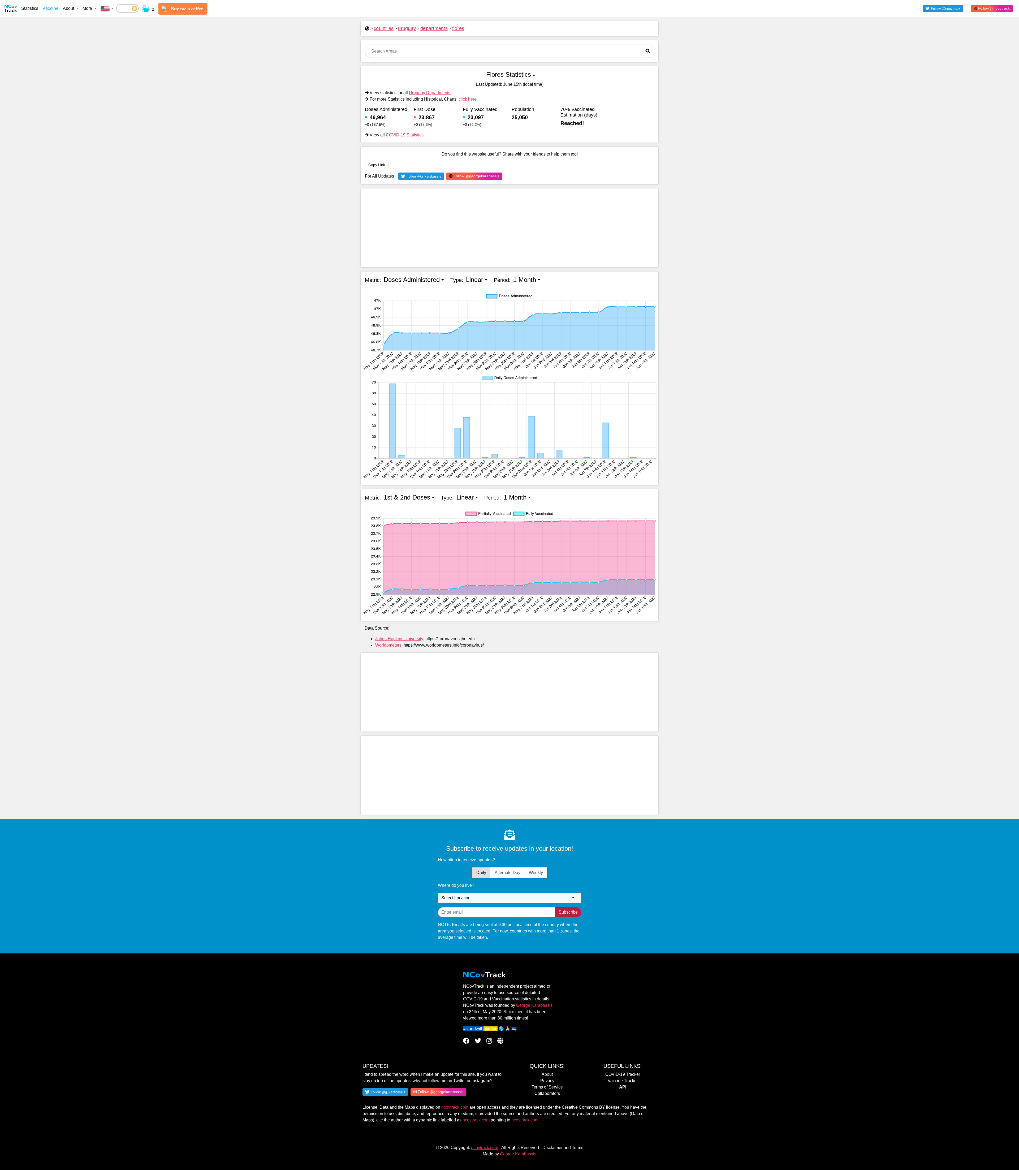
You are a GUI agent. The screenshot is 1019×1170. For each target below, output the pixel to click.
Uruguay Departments (430, 93)
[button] (107, 8)
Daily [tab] (481, 872)
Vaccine (50, 8)
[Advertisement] (509, 228)
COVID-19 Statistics (405, 135)
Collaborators (547, 1093)
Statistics (29, 8)
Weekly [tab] (536, 872)
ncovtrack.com (454, 1107)
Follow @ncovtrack (993, 8)
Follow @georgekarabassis (475, 176)
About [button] (69, 8)
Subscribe (568, 912)
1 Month (524, 279)
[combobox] (509, 898)
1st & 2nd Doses (407, 497)
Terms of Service (547, 1087)
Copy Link (376, 165)
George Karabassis (534, 1005)
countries (384, 28)
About (547, 1074)
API (622, 1087)
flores (458, 28)
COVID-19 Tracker (622, 1074)
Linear (474, 279)
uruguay (407, 28)
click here (468, 99)
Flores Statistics (508, 74)
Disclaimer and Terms (562, 1147)
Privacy (547, 1080)
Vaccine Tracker (623, 1080)
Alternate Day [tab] (507, 872)
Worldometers (388, 645)
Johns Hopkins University (399, 638)
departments (434, 28)
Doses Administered (412, 279)
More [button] (88, 8)
